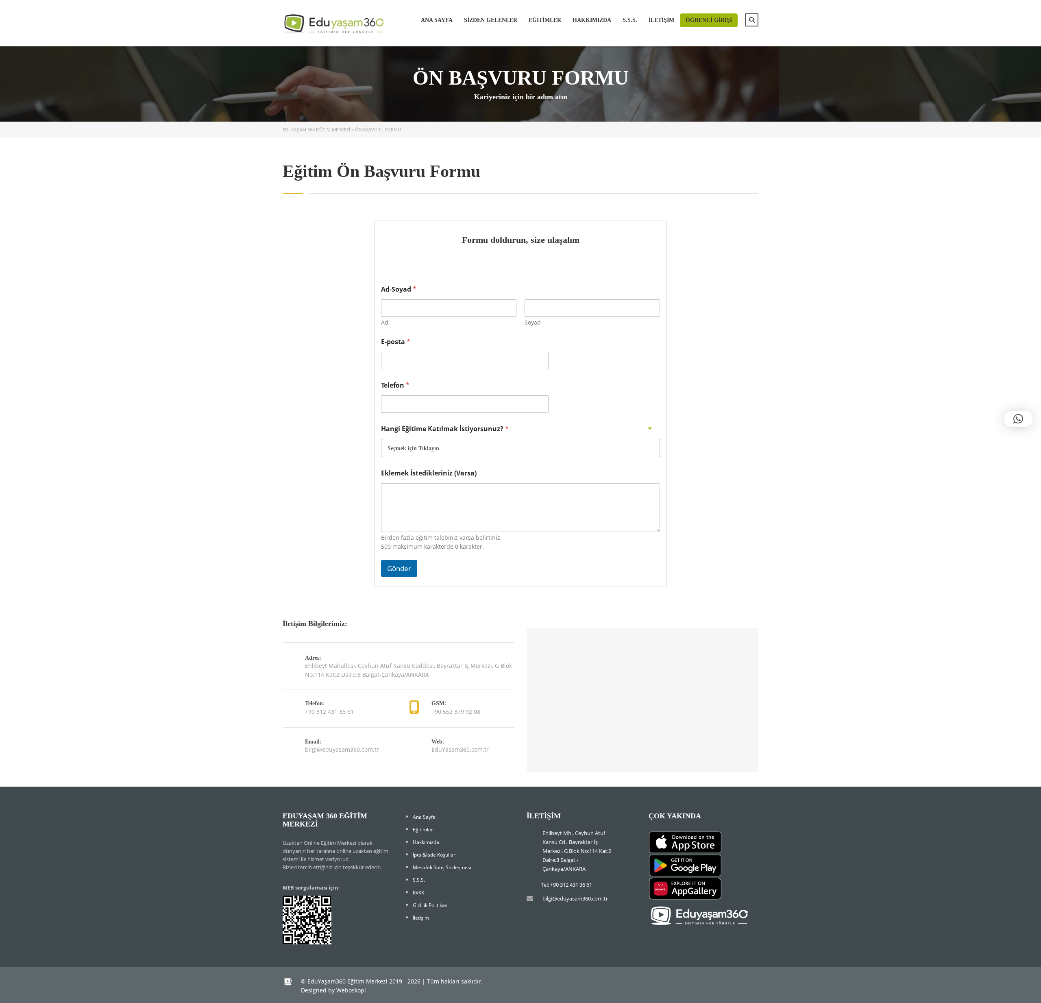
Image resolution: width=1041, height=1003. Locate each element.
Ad (384, 322)
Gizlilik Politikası (431, 905)
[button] (1018, 419)
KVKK (418, 892)
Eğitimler (545, 20)
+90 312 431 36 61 (329, 711)
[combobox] (520, 448)
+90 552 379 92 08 (455, 711)
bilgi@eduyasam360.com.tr (342, 749)
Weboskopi (351, 990)
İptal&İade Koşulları (435, 854)
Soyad (533, 322)
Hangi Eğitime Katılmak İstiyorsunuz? (445, 429)
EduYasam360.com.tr (460, 749)
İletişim (661, 20)
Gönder (399, 568)
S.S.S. (630, 20)
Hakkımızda (592, 20)
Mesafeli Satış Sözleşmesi (442, 867)
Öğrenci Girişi (709, 20)
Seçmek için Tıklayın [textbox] (413, 448)
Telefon (395, 385)
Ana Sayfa (437, 20)
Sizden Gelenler (490, 20)
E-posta (395, 342)
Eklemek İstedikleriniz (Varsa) (429, 473)
